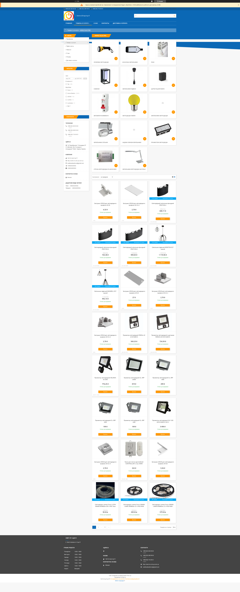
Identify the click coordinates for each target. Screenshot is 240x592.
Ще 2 (68, 106)
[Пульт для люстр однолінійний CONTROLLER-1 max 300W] (134, 449)
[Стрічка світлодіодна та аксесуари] (105, 156)
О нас (96, 23)
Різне (152, 62)
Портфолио (69, 39)
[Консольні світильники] (134, 49)
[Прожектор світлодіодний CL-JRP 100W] (134, 364)
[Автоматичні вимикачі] (105, 103)
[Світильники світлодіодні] (162, 103)
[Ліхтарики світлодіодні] (105, 49)
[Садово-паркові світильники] (134, 129)
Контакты (105, 23)
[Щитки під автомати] (162, 76)
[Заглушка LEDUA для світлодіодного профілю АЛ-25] (162, 449)
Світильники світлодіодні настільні (134, 169)
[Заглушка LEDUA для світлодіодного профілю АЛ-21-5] (134, 190)
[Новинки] (105, 76)
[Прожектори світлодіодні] (162, 129)
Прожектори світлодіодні (159, 142)
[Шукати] (174, 16)
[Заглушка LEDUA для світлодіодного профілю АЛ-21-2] (105, 322)
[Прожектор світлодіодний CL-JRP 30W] (162, 364)
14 (104, 527)
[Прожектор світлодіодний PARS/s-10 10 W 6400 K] (134, 322)
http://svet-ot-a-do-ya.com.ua (75, 160)
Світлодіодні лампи (128, 115)
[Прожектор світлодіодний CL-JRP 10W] (134, 407)
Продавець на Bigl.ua (120, 577)
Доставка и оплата (120, 23)
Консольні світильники (130, 62)
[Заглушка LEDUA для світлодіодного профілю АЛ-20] (105, 190)
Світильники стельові (101, 142)
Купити (105, 217)
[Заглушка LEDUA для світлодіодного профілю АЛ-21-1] (162, 278)
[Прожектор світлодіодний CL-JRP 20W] (105, 407)
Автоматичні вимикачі (101, 115)
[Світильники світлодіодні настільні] (134, 156)
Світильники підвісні (129, 89)
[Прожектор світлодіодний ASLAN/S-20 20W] (105, 364)
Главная (69, 23)
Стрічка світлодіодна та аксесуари (105, 169)
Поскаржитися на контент (117, 579)
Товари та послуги (73, 30)
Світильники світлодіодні (159, 115)
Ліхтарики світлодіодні (101, 62)
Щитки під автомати (157, 89)
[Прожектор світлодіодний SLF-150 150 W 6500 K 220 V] (162, 407)
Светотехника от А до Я (73, 542)
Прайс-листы (70, 46)
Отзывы (68, 57)
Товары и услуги (82, 23)
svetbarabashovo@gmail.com (76, 163)
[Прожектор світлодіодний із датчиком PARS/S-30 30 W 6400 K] (162, 322)
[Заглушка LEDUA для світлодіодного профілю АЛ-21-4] (105, 449)
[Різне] (162, 49)
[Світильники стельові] (105, 129)
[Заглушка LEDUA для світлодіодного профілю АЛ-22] (134, 278)
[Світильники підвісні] (134, 76)
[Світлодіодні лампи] (134, 103)
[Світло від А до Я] (69, 15)
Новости (68, 49)
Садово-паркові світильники (131, 142)
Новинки (96, 89)
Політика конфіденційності (132, 579)
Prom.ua (129, 575)
